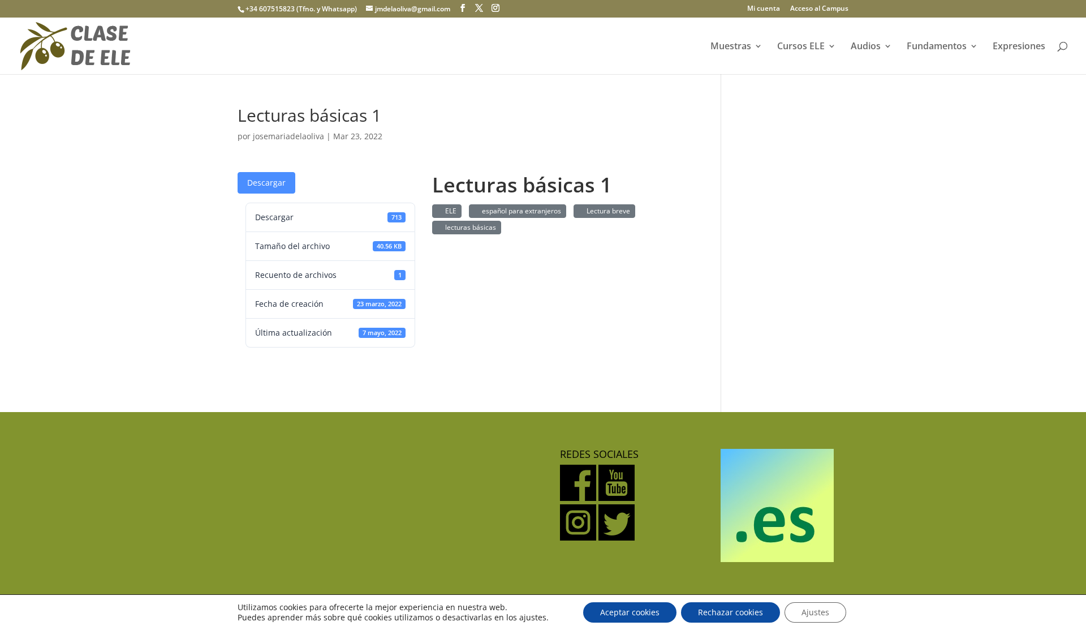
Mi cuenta (763, 9)
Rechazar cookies (730, 612)
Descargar (266, 182)
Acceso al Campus (819, 9)
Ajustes (815, 612)
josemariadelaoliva (288, 136)
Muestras (730, 47)
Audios (866, 47)
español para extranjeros (520, 211)
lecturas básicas (469, 227)
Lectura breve (606, 211)
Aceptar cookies (630, 612)
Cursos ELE (801, 47)
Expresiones (1019, 47)
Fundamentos (937, 47)
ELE (449, 211)
